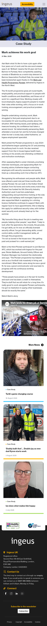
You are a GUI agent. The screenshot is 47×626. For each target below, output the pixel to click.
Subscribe (23, 611)
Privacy (9, 622)
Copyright (19, 622)
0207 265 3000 (24, 581)
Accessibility (28, 622)
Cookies (37, 622)
